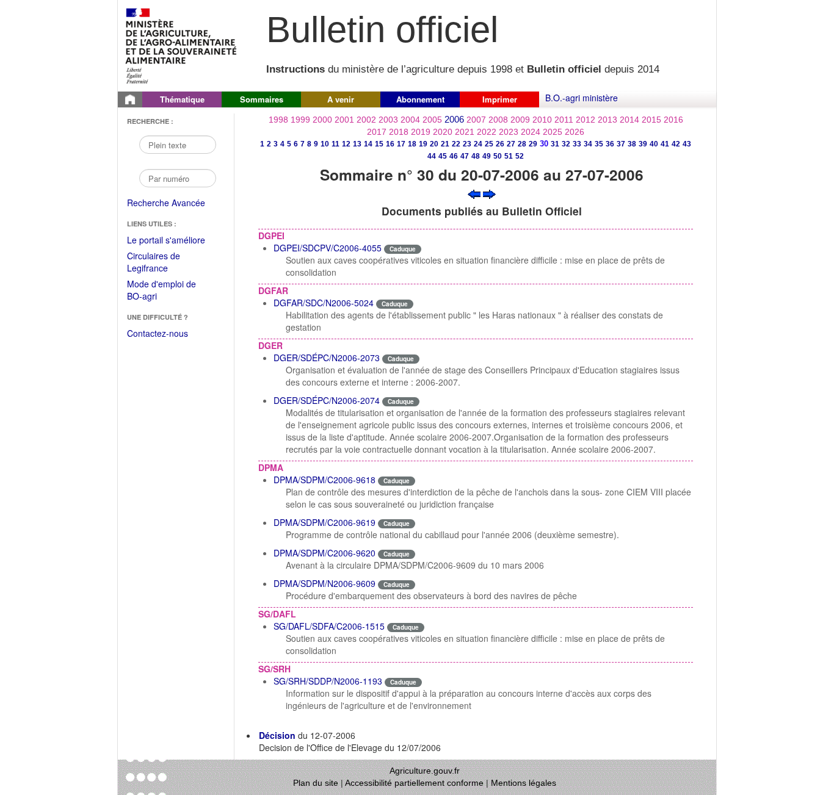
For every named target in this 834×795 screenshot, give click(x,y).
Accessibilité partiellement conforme (414, 783)
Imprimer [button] (499, 99)
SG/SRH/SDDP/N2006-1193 (328, 681)
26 (500, 144)
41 (665, 144)
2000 (322, 119)
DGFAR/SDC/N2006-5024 (324, 303)
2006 (454, 119)
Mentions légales (523, 783)
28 (522, 144)
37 (621, 144)
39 (643, 144)
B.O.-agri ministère (581, 98)
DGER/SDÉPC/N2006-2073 (327, 357)
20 (434, 144)
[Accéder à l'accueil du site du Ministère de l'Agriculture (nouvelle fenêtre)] (181, 44)
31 (555, 144)
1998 (278, 119)
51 (508, 156)
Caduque (403, 249)
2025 (552, 132)
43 (687, 144)
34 (588, 144)
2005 (432, 119)
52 (519, 156)
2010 (542, 119)
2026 (574, 132)
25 (489, 144)
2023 (508, 132)
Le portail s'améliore (174, 240)
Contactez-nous (157, 333)
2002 (366, 119)
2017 (376, 132)
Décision (277, 735)
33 (577, 144)
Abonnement (420, 99)
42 (676, 144)
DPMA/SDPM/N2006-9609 (324, 583)
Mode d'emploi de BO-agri (161, 291)
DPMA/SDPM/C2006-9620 (324, 553)
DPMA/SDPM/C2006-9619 (324, 522)
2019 (420, 132)
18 (412, 144)
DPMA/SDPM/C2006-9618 (324, 479)
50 (497, 156)
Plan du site (315, 783)
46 (453, 156)
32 (566, 144)
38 (632, 144)
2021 (464, 132)
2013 (607, 119)
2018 (398, 132)
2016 (673, 119)
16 (390, 144)
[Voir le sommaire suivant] (489, 193)
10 (325, 144)
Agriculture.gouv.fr (425, 770)
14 (368, 144)
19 (423, 144)
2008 (498, 119)
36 (610, 144)
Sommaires (261, 99)
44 (431, 156)
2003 (388, 119)
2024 (530, 132)
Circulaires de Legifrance (163, 263)
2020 (442, 132)
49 (486, 156)
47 (464, 156)
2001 (344, 119)
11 (335, 144)
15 (379, 144)
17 (401, 144)
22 (456, 144)
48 (475, 156)
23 (467, 144)
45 (442, 156)
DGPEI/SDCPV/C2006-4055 (328, 248)
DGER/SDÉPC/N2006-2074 (327, 400)
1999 (300, 119)
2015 (651, 119)
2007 (476, 119)
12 (346, 144)
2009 (520, 119)
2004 (410, 119)
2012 (585, 119)
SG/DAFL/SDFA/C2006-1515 (329, 626)
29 (533, 144)
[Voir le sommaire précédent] (474, 193)
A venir (340, 99)
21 (445, 144)
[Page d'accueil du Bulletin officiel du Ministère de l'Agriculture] (130, 99)
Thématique (182, 99)
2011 (563, 119)
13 (357, 144)
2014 (629, 119)
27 (511, 144)
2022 (486, 132)
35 (599, 144)
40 (654, 144)
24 (478, 144)
